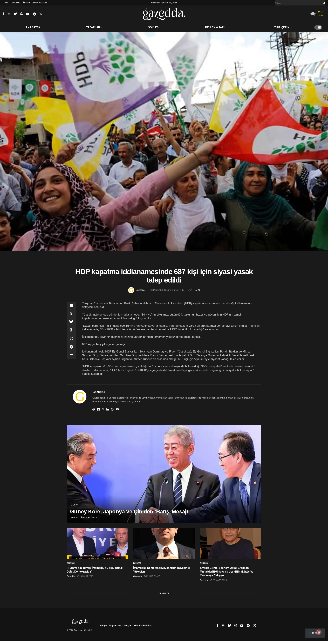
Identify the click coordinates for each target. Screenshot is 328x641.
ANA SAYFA (33, 27)
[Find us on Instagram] (9, 14)
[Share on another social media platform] (71, 355)
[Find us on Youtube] (27, 14)
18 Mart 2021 (156, 290)
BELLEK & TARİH (215, 27)
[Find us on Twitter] (40, 14)
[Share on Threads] (71, 330)
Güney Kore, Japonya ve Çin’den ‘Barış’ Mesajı (129, 511)
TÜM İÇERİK (281, 27)
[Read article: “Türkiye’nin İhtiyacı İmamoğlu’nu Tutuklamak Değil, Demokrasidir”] (97, 543)
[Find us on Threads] (21, 14)
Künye (6, 3)
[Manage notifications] (319, 632)
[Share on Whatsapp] (71, 339)
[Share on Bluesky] (71, 322)
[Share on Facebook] (71, 306)
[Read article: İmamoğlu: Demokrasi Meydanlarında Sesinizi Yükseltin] (164, 543)
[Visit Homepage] (164, 14)
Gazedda (140, 290)
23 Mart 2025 (89, 517)
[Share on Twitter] (71, 314)
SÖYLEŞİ (153, 27)
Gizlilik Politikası (39, 3)
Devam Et (164, 593)
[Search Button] (323, 2)
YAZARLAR (93, 27)
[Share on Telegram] (71, 347)
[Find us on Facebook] (3, 14)
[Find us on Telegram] (34, 14)
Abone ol (315, 632)
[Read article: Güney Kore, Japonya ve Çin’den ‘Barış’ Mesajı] (164, 474)
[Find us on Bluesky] (15, 14)
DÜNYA (74, 505)
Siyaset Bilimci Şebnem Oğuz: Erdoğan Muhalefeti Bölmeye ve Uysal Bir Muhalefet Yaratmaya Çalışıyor (226, 571)
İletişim (26, 3)
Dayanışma (16, 3)
